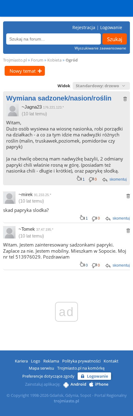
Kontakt (111, 361)
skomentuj (118, 179)
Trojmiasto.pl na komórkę (81, 368)
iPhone (101, 384)
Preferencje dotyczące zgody (48, 376)
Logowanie (111, 27)
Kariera (21, 361)
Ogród (72, 60)
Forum (37, 60)
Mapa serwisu (41, 368)
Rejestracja (83, 27)
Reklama (51, 361)
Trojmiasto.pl (15, 60)
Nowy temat (23, 71)
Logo (35, 361)
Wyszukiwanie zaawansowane (100, 48)
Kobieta (54, 60)
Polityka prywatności (81, 361)
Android (78, 384)
